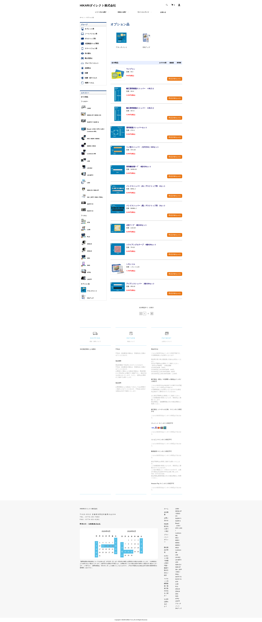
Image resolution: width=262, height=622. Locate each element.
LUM (88, 229)
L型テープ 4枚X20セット (136, 225)
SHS (88, 265)
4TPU (89, 272)
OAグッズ (90, 298)
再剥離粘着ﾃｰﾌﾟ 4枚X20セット (138, 167)
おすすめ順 (162, 62)
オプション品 (90, 17)
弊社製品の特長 (166, 550)
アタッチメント (92, 291)
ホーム (82, 17)
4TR (88, 222)
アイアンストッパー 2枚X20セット (140, 284)
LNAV (89, 108)
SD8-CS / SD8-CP (93, 190)
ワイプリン (130, 69)
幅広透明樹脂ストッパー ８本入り (140, 108)
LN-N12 (89, 168)
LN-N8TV (90, 175)
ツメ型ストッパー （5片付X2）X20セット (142, 147)
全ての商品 (84, 97)
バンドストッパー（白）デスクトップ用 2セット (145, 186)
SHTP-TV (90, 204)
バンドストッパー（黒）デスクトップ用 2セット (145, 206)
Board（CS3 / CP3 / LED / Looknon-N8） (95, 130)
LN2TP (89, 279)
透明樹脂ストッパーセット (136, 128)
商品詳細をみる (175, 79)
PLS (88, 237)
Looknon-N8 (91, 153)
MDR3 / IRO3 (91, 146)
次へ (151, 313)
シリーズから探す (100, 12)
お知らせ (163, 12)
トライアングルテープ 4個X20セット (141, 245)
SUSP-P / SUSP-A (93, 122)
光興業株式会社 (95, 524)
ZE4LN (89, 251)
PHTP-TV (90, 211)
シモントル (130, 264)
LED (88, 182)
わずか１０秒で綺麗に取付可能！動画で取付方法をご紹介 (166, 565)
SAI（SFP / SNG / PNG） (95, 197)
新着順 (179, 62)
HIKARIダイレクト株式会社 (98, 5)
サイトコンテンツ (143, 12)
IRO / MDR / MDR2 (93, 138)
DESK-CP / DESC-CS (94, 115)
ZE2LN (89, 244)
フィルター (84, 101)
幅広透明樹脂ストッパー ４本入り (140, 88)
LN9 (88, 161)
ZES (88, 258)
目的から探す (122, 12)
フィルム (84, 215)
